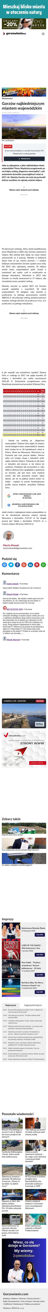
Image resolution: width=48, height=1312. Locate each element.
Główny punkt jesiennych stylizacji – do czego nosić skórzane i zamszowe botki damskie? (25, 1027)
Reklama (14, 1298)
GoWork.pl (8, 1304)
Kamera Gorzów (33, 1298)
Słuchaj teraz (25, 159)
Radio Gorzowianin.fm (11, 1301)
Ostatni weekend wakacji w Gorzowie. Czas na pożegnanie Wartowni (23, 1049)
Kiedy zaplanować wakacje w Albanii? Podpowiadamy (26, 1059)
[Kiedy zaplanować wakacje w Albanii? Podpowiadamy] (35, 1219)
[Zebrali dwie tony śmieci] (24, 828)
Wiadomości (7, 99)
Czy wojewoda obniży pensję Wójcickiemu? (20, 850)
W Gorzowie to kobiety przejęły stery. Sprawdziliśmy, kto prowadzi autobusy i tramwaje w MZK (25, 1038)
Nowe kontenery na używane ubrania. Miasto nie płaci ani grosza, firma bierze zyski (26, 1055)
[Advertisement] (24, 63)
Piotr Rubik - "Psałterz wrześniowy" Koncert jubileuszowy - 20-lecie (31, 965)
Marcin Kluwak (11, 545)
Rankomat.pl (18, 1304)
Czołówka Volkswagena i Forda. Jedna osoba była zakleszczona (25, 1022)
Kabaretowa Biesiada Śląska (33, 928)
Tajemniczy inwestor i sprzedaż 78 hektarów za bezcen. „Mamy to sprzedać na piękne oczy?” (24, 1033)
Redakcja (6, 1298)
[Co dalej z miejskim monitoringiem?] (24, 858)
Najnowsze (10, 1005)
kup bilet (40, 935)
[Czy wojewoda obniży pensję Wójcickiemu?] (24, 843)
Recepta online (39, 1301)
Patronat (22, 1298)
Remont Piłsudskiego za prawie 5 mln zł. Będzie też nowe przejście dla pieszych (25, 1011)
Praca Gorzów (26, 1301)
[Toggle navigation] (43, 34)
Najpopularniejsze (33, 1005)
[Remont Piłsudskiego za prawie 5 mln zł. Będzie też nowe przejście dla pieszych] (12, 1123)
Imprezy (8, 919)
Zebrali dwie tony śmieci (12, 835)
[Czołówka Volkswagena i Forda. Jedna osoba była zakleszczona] (12, 1145)
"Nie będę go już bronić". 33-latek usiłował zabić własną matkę (24, 1017)
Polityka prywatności (32, 1304)
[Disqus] (24, 610)
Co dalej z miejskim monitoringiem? (17, 865)
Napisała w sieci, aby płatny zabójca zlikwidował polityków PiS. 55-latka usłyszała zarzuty (24, 1044)
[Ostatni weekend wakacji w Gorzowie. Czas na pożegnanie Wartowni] (35, 1194)
